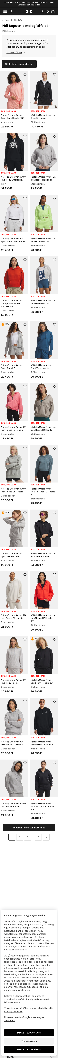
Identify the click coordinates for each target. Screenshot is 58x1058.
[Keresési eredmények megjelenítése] (10, 11)
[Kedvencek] (47, 11)
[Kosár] (53, 11)
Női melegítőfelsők (13, 20)
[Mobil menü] (5, 11)
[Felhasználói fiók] (41, 11)
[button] (46, 837)
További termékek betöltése (29, 827)
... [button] (33, 837)
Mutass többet (14, 52)
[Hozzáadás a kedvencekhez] (25, 74)
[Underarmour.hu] (29, 11)
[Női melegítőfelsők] (3, 20)
